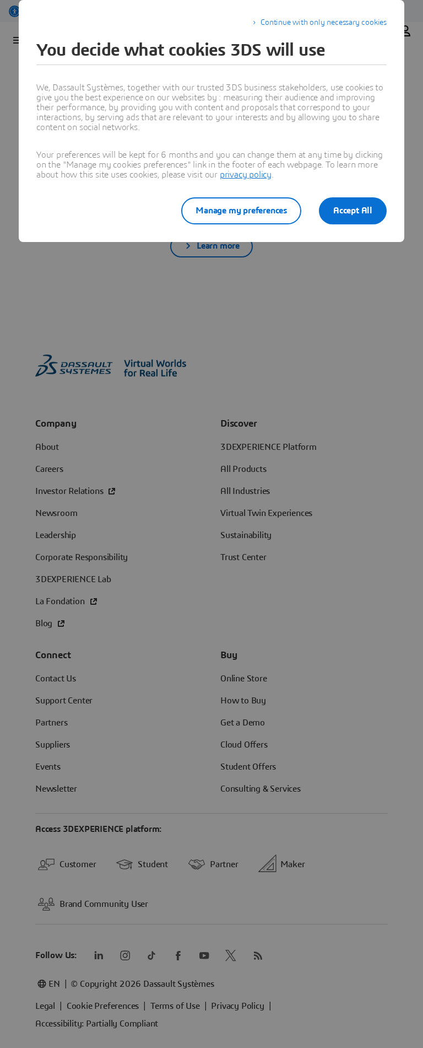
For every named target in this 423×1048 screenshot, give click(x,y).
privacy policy (246, 174)
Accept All (352, 210)
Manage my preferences (241, 210)
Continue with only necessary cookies (324, 22)
